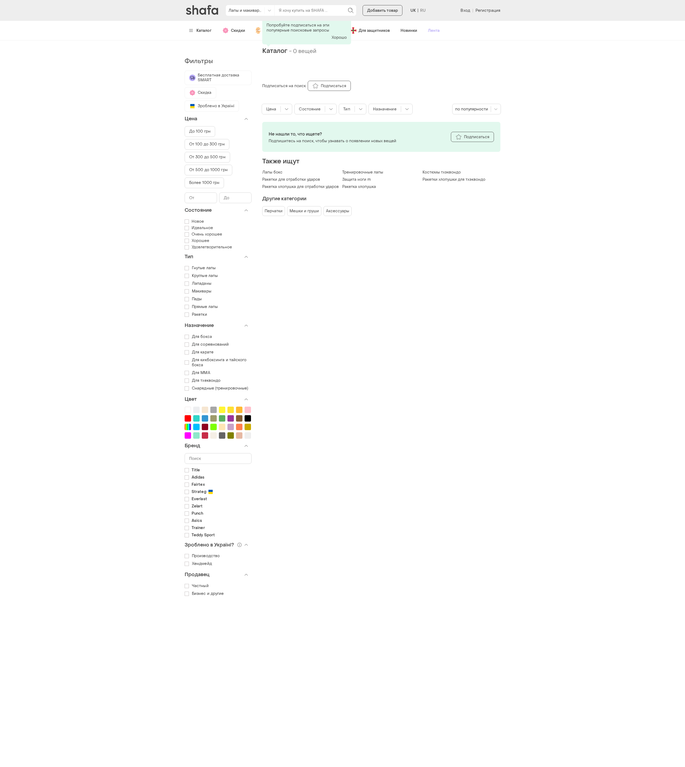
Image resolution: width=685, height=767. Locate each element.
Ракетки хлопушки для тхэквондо (454, 179)
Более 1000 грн (204, 182)
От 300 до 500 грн (207, 157)
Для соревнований (210, 344)
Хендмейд (202, 563)
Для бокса (202, 336)
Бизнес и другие (208, 593)
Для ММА (201, 372)
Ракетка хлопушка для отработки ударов (300, 186)
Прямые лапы (205, 306)
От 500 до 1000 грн (208, 169)
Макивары (201, 291)
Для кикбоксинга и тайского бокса (219, 362)
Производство (206, 555)
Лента (434, 30)
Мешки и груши (304, 211)
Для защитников (374, 30)
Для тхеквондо (206, 380)
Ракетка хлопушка (359, 186)
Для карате (203, 352)
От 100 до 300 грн (207, 144)
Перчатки (274, 211)
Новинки (409, 30)
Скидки (238, 30)
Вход (465, 10)
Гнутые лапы (204, 268)
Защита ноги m (356, 179)
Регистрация (487, 10)
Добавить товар (382, 10)
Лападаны (201, 283)
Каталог (204, 30)
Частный (200, 585)
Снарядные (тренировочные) (220, 388)
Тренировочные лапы (362, 172)
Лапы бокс (272, 172)
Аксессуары (337, 211)
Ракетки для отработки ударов (291, 179)
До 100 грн (200, 131)
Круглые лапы (205, 275)
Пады (197, 299)
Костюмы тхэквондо (442, 172)
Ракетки (199, 314)
